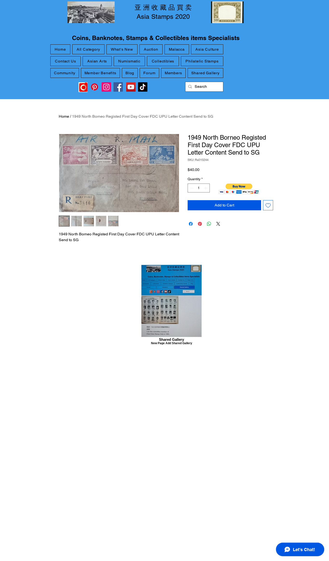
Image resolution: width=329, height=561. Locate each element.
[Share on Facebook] (191, 224)
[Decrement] (191, 188)
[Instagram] (106, 87)
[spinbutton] (198, 188)
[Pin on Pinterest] (200, 224)
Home (64, 116)
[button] (239, 188)
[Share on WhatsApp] (209, 224)
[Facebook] (118, 87)
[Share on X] (218, 224)
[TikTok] (142, 87)
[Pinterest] (94, 87)
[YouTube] (131, 87)
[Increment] (206, 188)
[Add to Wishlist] (268, 205)
